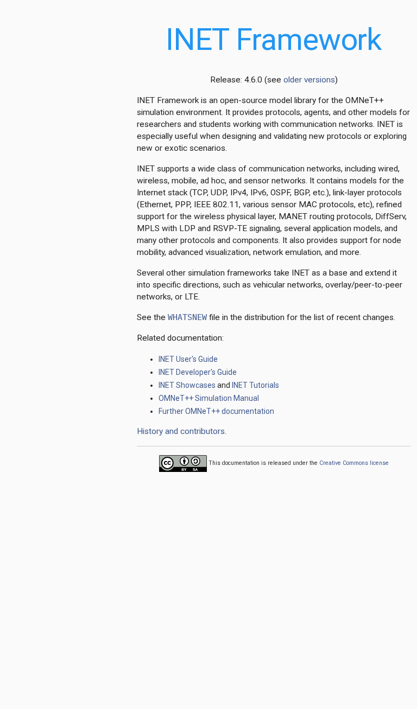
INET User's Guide (188, 359)
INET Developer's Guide (198, 372)
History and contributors (181, 431)
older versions (309, 80)
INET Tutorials (255, 385)
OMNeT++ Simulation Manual (209, 398)
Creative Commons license (354, 463)
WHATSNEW (187, 317)
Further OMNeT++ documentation (216, 411)
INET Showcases (187, 385)
